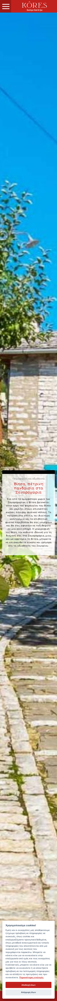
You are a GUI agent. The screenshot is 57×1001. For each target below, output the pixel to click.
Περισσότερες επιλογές (31, 977)
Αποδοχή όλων (28, 985)
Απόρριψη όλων (28, 992)
